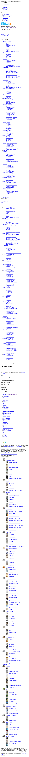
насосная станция (10, 167)
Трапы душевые (7, 188)
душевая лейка (9, 108)
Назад (2, 456)
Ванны (4, 52)
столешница (9, 160)
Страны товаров (7, 432)
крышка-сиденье (10, 65)
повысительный (9, 169)
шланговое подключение (11, 117)
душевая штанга (9, 110)
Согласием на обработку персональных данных (14, 453)
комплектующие (9, 78)
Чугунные (8, 56)
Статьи (4, 434)
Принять (2, 755)
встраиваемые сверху (11, 152)
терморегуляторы (10, 187)
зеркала (7, 44)
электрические (9, 180)
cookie (5, 446)
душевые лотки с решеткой (12, 191)
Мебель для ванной (7, 41)
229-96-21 (5, 27)
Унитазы (5, 59)
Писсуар (5, 150)
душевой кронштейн (10, 114)
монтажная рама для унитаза (12, 68)
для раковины (9, 82)
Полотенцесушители (8, 177)
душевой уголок (9, 146)
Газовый (8, 136)
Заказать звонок (13, 27)
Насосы (5, 164)
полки (7, 50)
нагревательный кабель (11, 185)
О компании (6, 4)
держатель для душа (10, 118)
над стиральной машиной (12, 161)
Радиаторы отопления (8, 172)
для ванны (8, 81)
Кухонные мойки (7, 130)
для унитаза (8, 129)
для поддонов (9, 127)
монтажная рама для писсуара (13, 76)
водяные (8, 178)
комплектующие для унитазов (13, 66)
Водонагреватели (7, 98)
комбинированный (10, 102)
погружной (8, 170)
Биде (4, 94)
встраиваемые (9, 89)
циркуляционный (10, 171)
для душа (8, 85)
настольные (8, 92)
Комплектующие (10, 141)
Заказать (2, 202)
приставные (8, 62)
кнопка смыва (9, 70)
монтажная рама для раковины (13, 73)
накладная (8, 156)
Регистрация (6, 34)
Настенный (8, 140)
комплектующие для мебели (12, 51)
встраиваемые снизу (10, 154)
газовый (8, 101)
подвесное (8, 97)
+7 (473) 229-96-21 (5, 197)
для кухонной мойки (10, 83)
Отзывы (5, 435)
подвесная (8, 157)
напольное (8, 96)
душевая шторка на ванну (12, 148)
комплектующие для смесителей (13, 87)
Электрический (9, 138)
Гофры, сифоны (6, 122)
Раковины (5, 151)
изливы (7, 120)
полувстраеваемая (10, 159)
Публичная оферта (7, 16)
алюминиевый (9, 173)
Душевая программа (8, 104)
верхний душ (9, 109)
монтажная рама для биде (12, 72)
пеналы (7, 46)
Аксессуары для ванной (8, 88)
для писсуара (9, 125)
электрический (9, 99)
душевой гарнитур (10, 113)
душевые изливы (10, 119)
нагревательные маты (11, 183)
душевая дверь (9, 144)
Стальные (8, 55)
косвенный (8, 103)
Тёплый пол (6, 181)
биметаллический (10, 175)
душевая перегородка (11, 149)
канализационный (10, 166)
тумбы (7, 47)
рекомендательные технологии (15, 446)
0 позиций (3, 199)
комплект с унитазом (11, 71)
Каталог (5, 19)
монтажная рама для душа (12, 77)
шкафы (7, 49)
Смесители (5, 80)
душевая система (10, 106)
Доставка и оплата (7, 15)
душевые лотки (9, 190)
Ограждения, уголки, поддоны (10, 143)
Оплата (5, 7)
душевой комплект (10, 107)
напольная (8, 162)
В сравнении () (4, 35)
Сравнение (5, 20)
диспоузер (8, 134)
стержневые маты (10, 186)
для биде (8, 86)
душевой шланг (9, 115)
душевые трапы (9, 192)
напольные (8, 91)
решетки (8, 193)
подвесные (8, 61)
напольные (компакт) (11, 60)
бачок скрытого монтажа (11, 75)
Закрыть (6, 456)
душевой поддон (10, 145)
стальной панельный (11, 176)
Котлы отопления (7, 135)
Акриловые (8, 54)
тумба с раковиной (10, 43)
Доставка (5, 6)
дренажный (8, 165)
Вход (2, 34)
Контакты (5, 8)
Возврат (5, 9)
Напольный (8, 139)
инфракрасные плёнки (11, 182)
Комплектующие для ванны (12, 57)
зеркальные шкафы (10, 45)
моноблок (8, 64)
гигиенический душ (10, 112)
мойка (7, 131)
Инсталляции (6, 67)
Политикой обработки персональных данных (11, 452)
